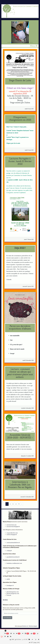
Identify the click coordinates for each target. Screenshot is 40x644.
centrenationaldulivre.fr (13, 542)
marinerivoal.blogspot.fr (13, 526)
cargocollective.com (12, 533)
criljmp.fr (9, 550)
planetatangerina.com (13, 592)
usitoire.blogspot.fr (12, 534)
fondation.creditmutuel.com (14, 563)
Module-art (25, 626)
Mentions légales (33, 626)
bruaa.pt (9, 595)
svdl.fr (8, 579)
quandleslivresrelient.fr (13, 557)
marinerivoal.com (11, 525)
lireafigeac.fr (10, 585)
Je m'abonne (7, 617)
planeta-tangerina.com (13, 593)
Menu (33, 46)
